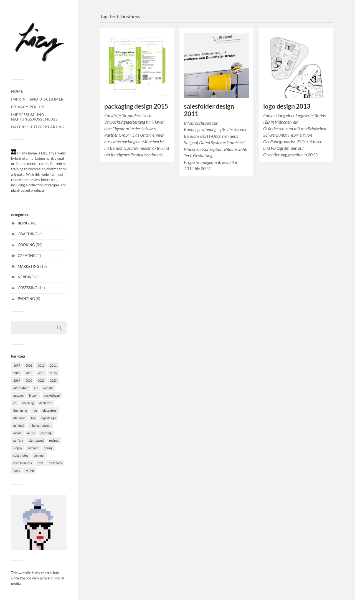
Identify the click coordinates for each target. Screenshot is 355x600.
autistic (48, 388)
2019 (16, 380)
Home (17, 91)
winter (30, 470)
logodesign (48, 418)
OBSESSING (27, 288)
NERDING (26, 277)
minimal (18, 425)
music (31, 433)
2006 (29, 365)
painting (46, 433)
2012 (16, 373)
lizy (33, 418)
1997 (16, 365)
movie (17, 433)
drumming (20, 410)
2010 (41, 365)
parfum (18, 440)
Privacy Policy (27, 107)
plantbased (36, 440)
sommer (33, 448)
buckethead (52, 395)
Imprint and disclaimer (37, 99)
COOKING (26, 244)
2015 (41, 373)
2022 (41, 380)
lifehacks (19, 418)
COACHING (27, 234)
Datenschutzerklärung (37, 127)
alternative (20, 388)
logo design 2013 (286, 106)
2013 (29, 373)
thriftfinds (55, 463)
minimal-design (40, 425)
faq (34, 410)
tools (16, 470)
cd (14, 403)
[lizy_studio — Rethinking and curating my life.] (39, 41)
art (36, 388)
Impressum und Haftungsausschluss (34, 116)
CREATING (27, 255)
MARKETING (28, 266)
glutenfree (49, 410)
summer (39, 455)
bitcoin (33, 395)
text (40, 463)
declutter (45, 403)
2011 (53, 365)
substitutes (20, 455)
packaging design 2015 (136, 106)
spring (48, 448)
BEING (23, 223)
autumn (18, 395)
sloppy (17, 448)
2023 (53, 380)
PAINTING (26, 298)
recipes (54, 440)
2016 (53, 373)
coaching (28, 403)
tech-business (22, 463)
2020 (29, 380)
